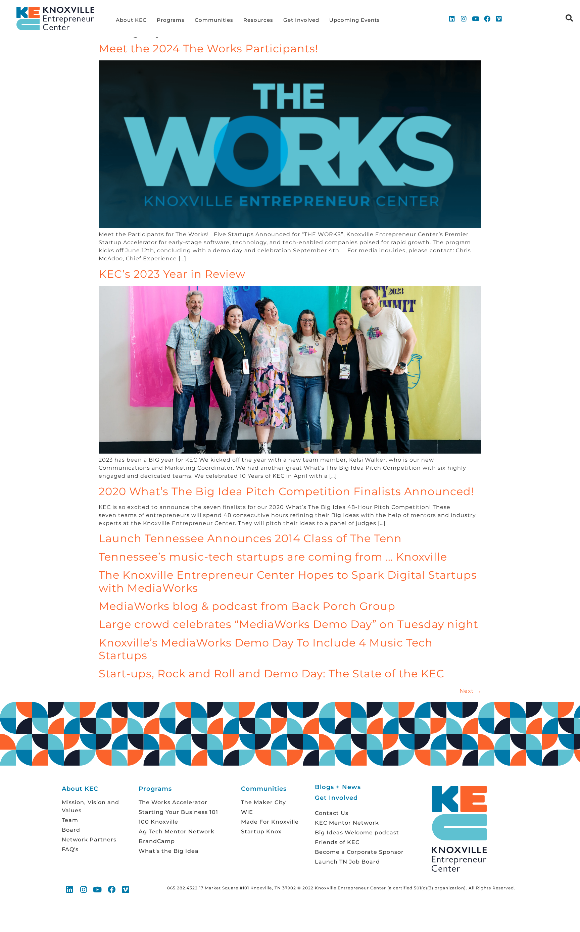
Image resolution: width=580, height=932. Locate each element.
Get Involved (301, 20)
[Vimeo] (499, 18)
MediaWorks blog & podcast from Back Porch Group (247, 606)
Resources (258, 20)
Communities (214, 20)
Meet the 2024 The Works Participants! (208, 48)
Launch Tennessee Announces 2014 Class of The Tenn (250, 538)
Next (470, 691)
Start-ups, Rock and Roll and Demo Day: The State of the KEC (271, 673)
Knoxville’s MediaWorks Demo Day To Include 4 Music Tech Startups (266, 649)
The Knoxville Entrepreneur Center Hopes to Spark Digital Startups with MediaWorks (288, 581)
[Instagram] (464, 18)
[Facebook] (487, 18)
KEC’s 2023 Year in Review (172, 273)
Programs (171, 20)
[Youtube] (475, 18)
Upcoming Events (354, 20)
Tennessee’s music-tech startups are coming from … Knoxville (273, 556)
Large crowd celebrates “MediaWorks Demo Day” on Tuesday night (288, 624)
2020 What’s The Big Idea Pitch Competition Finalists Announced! (286, 491)
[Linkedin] (452, 18)
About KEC (131, 20)
